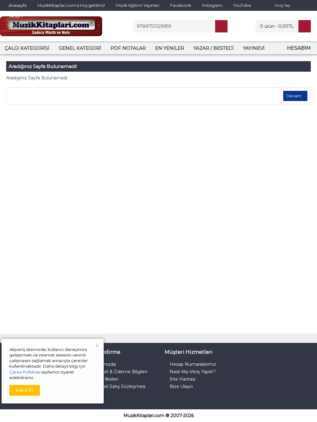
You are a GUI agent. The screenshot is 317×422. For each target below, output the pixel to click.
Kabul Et (24, 390)
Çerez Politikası (24, 371)
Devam (293, 95)
